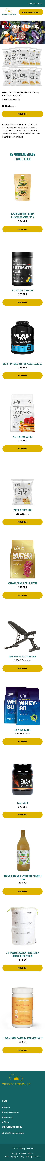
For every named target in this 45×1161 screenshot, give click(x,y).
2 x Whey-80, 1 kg (22, 729)
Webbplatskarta (33, 1156)
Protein (18, 95)
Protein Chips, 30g (23, 509)
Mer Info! (22, 114)
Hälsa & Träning (31, 92)
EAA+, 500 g (22, 802)
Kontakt (22, 1153)
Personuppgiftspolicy (14, 1156)
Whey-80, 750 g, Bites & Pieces (22, 583)
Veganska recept (11, 1112)
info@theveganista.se (35, 4)
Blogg (6, 1122)
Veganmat (8, 1117)
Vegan (7, 1107)
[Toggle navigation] (5, 18)
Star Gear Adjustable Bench (22, 656)
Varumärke (18, 92)
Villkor (31, 1153)
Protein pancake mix (23, 436)
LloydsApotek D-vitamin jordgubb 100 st (23, 1038)
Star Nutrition (8, 95)
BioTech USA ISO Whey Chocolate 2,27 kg (22, 363)
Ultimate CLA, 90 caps (22, 290)
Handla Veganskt (31, 12)
